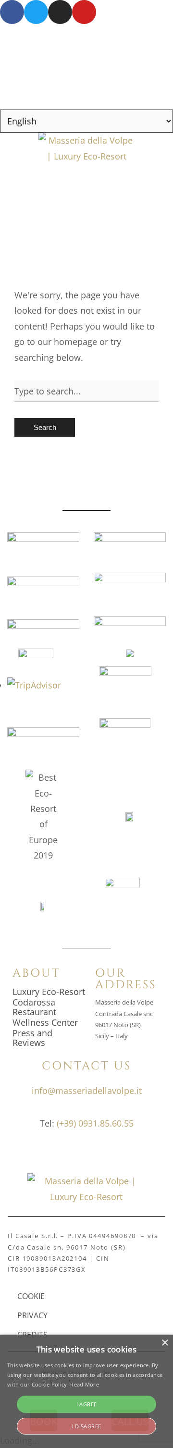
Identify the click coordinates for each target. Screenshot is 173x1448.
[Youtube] (84, 12)
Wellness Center (45, 1022)
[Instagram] (60, 12)
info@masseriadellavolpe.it (87, 1090)
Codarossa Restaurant (34, 1007)
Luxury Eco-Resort (48, 991)
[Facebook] (12, 12)
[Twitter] (36, 12)
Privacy (32, 1315)
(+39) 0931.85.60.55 (95, 1123)
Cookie (31, 1296)
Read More (84, 1384)
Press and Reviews (32, 1038)
